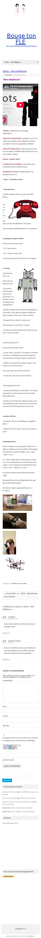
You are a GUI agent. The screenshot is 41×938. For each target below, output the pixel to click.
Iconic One (9, 936)
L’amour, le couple (8, 804)
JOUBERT (11, 617)
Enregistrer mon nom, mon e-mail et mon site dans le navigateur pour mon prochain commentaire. (20, 739)
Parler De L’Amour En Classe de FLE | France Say (17, 802)
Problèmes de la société (18, 583)
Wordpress (31, 936)
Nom (5, 706)
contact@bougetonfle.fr (10, 823)
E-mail (5, 716)
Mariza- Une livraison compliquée (22, 808)
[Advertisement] (20, 847)
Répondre (6, 633)
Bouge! (8, 75)
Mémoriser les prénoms (28, 798)
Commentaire (8, 680)
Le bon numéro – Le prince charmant (23, 811)
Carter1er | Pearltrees (9, 798)
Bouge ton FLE (21, 38)
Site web (6, 726)
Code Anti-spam (8, 760)
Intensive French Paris (9, 792)
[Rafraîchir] (19, 746)
